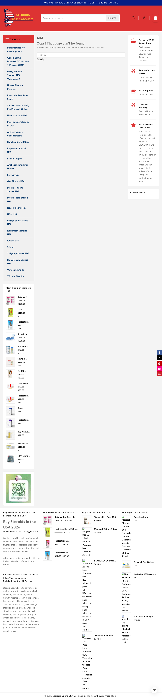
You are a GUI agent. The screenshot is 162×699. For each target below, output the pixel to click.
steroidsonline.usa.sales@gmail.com (21, 531)
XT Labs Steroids (15, 276)
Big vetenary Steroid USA (17, 262)
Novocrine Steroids (17, 208)
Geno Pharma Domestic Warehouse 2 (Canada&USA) (18, 61)
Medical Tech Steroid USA (17, 199)
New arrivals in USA (17, 115)
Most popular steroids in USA (18, 124)
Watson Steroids (15, 270)
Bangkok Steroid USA (18, 142)
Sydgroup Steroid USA (18, 253)
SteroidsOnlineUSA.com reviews (19, 574)
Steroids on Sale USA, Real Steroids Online (18, 107)
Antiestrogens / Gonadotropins (15, 134)
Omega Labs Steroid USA (17, 222)
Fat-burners (13, 175)
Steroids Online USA (63, 696)
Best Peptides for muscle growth (16, 49)
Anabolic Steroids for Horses (17, 167)
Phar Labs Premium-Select (17, 97)
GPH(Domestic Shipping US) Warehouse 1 (14, 75)
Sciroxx (11, 247)
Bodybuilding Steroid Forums (17, 581)
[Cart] (155, 18)
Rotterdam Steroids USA (17, 232)
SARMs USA (13, 240)
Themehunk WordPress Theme (102, 696)
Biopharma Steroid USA (16, 150)
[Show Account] (144, 18)
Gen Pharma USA (16, 181)
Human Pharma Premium (15, 87)
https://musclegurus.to (14, 578)
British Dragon (14, 158)
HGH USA (12, 214)
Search (112, 18)
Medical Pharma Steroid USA (15, 189)
